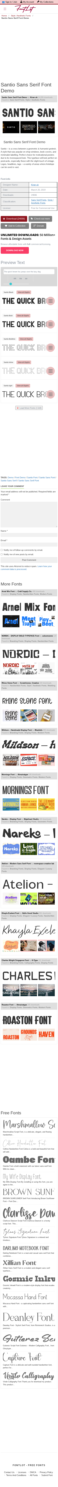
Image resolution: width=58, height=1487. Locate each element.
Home (4, 16)
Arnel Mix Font (8, 591)
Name (4, 531)
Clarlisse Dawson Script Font (29, 1212)
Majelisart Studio (31, 819)
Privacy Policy (46, 1472)
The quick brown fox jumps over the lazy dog (28, 300)
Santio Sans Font (47, 477)
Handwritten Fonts (31, 594)
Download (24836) (15, 219)
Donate (40, 226)
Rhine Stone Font (9, 683)
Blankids (38, 730)
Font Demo (20, 477)
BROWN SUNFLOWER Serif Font (29, 1193)
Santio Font (32, 477)
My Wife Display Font (22, 1177)
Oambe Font (29, 1160)
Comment (5, 500)
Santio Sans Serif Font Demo (14, 97)
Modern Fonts (46, 594)
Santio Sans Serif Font (28, 480)
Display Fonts (16, 594)
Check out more (42, 219)
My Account (28, 2)
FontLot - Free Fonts (29, 1465)
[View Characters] (50, 301)
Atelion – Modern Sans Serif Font (16, 864)
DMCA (33, 1472)
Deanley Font (28, 1317)
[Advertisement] (29, 49)
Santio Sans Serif (9, 480)
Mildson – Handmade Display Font (17, 730)
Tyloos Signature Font (26, 1232)
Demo (10, 477)
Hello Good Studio (30, 913)
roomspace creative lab (44, 864)
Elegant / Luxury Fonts (33, 916)
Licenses (22, 1472)
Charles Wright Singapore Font (15, 960)
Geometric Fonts (30, 777)
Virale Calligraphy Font (29, 1376)
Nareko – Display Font (11, 819)
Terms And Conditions (16, 1475)
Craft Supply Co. (25, 591)
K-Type (35, 960)
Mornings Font (8, 774)
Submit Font (47, 1475)
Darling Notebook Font (26, 1248)
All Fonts (34, 1475)
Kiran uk (33, 97)
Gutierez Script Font (29, 1338)
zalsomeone (47, 636)
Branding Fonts (16, 641)
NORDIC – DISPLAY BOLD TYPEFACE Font (20, 636)
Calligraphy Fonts (32, 963)
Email (4, 540)
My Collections (46, 2)
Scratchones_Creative (29, 683)
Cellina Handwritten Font (24, 1143)
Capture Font (22, 1358)
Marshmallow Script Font (29, 1125)
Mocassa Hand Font (25, 1297)
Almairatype (23, 774)
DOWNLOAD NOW (14, 250)
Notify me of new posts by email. (19, 554)
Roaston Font (7, 1005)
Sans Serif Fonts (17, 100)
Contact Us (9, 1472)
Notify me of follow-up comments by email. (23, 550)
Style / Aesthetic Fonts (21, 16)
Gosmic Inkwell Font (29, 1279)
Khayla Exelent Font (10, 913)
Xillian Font (20, 1263)
